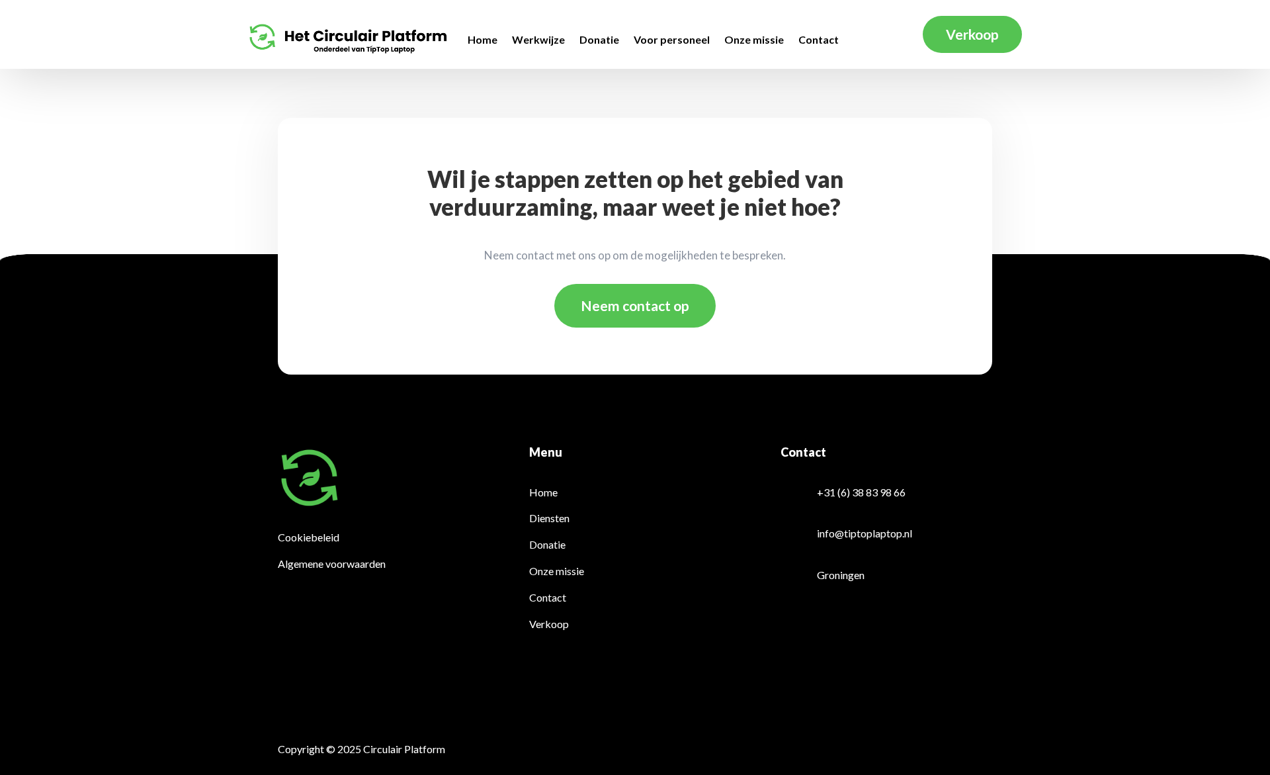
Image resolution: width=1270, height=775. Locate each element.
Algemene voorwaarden (332, 563)
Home (482, 40)
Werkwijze (538, 40)
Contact (818, 40)
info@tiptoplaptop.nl (864, 533)
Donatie (599, 40)
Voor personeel (672, 40)
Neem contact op (635, 305)
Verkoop (972, 34)
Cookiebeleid (308, 537)
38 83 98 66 (879, 492)
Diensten (549, 518)
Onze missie (754, 40)
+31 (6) (833, 492)
